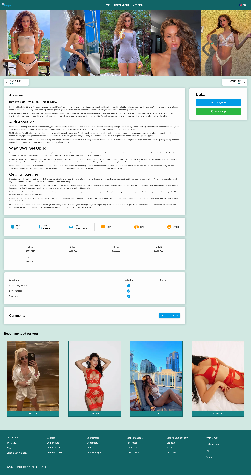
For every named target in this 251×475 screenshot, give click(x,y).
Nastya (33, 413)
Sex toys (170, 442)
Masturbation (133, 452)
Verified (138, 5)
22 (17, 228)
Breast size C (81, 228)
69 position (12, 443)
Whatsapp (220, 111)
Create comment (169, 315)
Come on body (54, 452)
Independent (121, 5)
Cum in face (53, 442)
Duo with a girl (94, 452)
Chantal (218, 413)
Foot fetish (132, 442)
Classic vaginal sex (17, 453)
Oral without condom (177, 438)
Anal (9, 448)
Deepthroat (92, 442)
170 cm (46, 228)
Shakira (94, 413)
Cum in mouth (54, 447)
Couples (51, 438)
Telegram (220, 102)
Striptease (171, 447)
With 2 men (212, 438)
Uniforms (171, 452)
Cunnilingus (93, 438)
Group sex (132, 447)
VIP (108, 5)
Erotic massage (135, 438)
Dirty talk (91, 447)
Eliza (156, 413)
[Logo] (6, 5)
